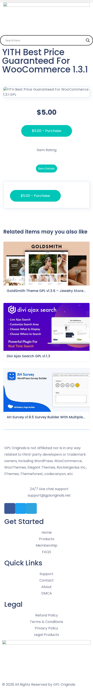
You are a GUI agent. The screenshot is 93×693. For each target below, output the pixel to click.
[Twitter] (20, 508)
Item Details (46, 168)
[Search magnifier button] (88, 40)
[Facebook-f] (9, 508)
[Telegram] (31, 508)
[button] (46, 1)
